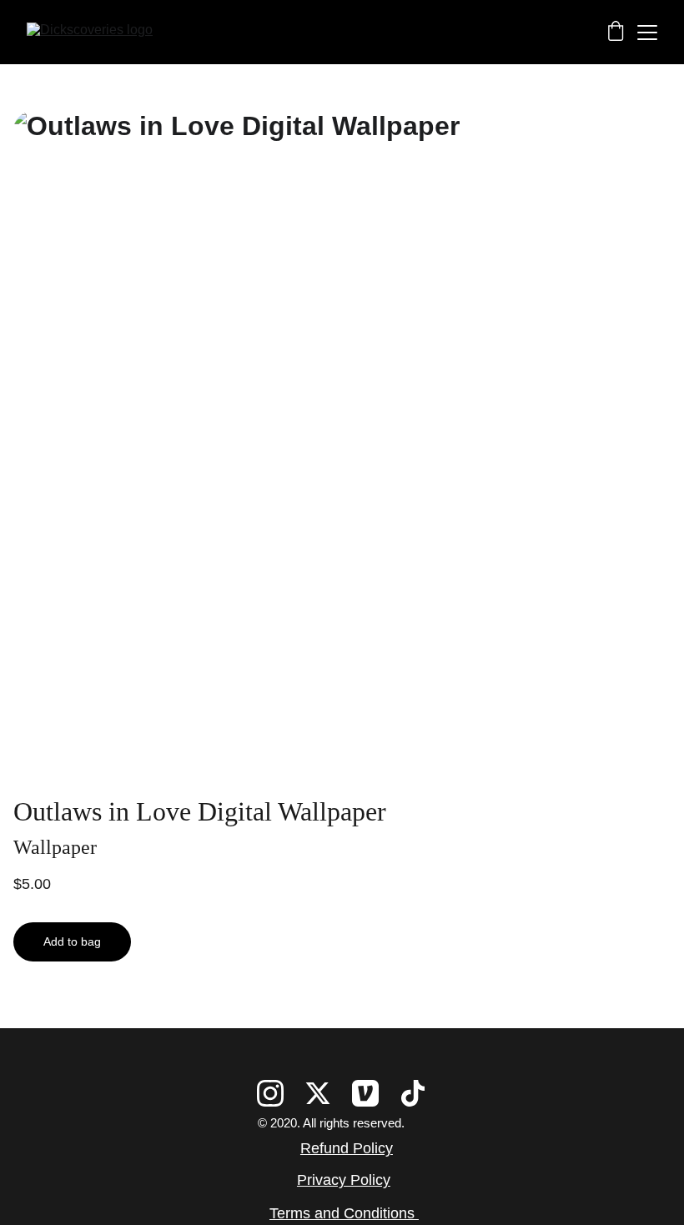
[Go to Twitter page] (317, 1093)
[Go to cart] (615, 32)
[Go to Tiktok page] (413, 1093)
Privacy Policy (343, 1180)
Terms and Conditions (344, 1213)
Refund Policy (346, 1148)
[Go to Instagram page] (270, 1093)
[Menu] (647, 32)
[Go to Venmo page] (365, 1093)
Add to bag (72, 941)
